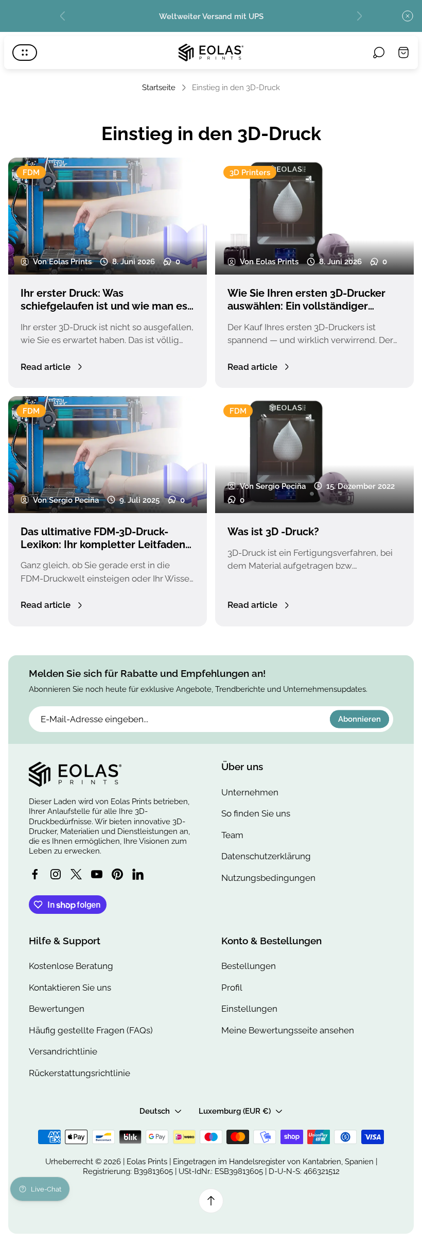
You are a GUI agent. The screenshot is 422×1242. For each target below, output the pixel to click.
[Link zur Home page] (75, 774)
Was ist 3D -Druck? (273, 531)
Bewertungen (56, 1008)
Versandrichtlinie (63, 1051)
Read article (46, 367)
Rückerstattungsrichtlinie (79, 1073)
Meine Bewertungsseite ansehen (287, 1030)
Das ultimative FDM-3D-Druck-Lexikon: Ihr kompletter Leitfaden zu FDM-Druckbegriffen (103, 544)
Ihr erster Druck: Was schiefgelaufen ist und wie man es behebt (104, 306)
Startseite (158, 87)
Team (232, 835)
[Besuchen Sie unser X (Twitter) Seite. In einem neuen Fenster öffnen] (76, 874)
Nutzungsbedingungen (268, 878)
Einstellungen (249, 1008)
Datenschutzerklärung (266, 856)
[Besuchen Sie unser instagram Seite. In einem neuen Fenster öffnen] (55, 874)
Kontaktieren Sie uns (70, 987)
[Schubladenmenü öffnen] (24, 52)
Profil (231, 987)
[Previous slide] (63, 16)
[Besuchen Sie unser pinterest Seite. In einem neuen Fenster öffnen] (117, 874)
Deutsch (154, 1111)
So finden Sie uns (255, 813)
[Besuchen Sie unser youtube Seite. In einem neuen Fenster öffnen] (97, 874)
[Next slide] (359, 16)
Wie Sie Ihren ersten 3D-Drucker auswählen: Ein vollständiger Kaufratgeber (306, 306)
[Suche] (378, 52)
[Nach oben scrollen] (211, 1200)
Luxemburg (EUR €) (235, 1111)
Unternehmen (249, 792)
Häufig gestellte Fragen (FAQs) (91, 1030)
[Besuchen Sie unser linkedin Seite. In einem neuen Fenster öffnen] (138, 874)
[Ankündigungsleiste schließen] (407, 16)
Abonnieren (359, 719)
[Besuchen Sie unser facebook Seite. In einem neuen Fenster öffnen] (35, 874)
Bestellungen (248, 966)
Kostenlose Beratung (71, 966)
